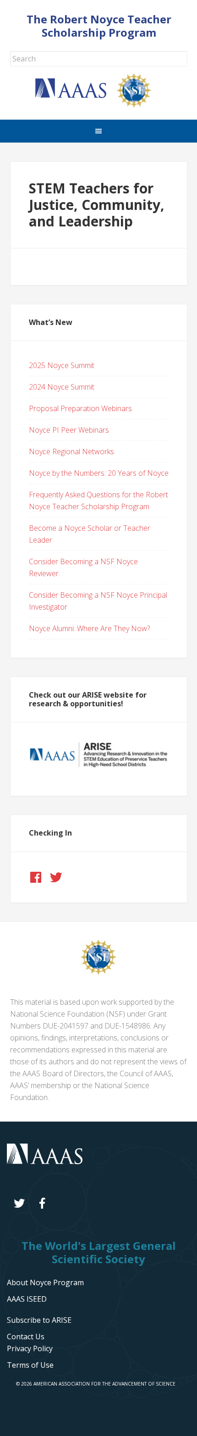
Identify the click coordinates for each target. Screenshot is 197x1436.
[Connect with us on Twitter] (56, 877)
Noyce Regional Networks (71, 451)
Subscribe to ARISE (39, 1320)
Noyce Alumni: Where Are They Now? (89, 628)
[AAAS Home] (76, 95)
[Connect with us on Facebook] (36, 877)
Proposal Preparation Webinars (80, 408)
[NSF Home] (139, 104)
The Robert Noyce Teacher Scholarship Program (99, 25)
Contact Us (25, 1336)
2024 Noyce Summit (61, 387)
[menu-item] (30, 1348)
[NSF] (98, 972)
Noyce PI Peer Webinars (69, 430)
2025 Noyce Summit (61, 365)
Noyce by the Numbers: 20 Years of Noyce (99, 473)
